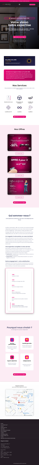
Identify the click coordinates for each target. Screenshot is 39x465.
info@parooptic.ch (15, 1)
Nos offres (3, 428)
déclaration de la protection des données (8, 438)
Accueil (2, 423)
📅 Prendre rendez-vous (32, 4)
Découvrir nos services (19, 40)
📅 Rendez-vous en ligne (19, 37)
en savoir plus (19, 153)
